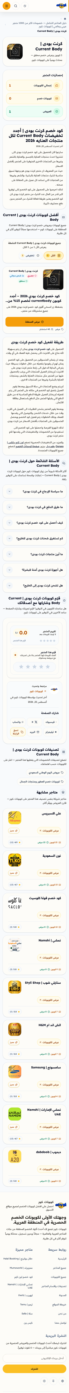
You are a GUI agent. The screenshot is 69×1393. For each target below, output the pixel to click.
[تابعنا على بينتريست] (53, 1381)
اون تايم (20, 442)
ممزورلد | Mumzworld (21, 1267)
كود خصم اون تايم (24, 1276)
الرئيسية (62, 1258)
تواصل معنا (60, 1322)
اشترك (34, 1368)
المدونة (62, 1295)
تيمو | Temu (26, 1304)
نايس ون (28, 1322)
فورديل (50, 446)
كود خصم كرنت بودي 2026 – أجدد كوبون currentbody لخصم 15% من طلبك (34, 301)
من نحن (62, 1313)
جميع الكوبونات (58, 1276)
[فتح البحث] (16, 6)
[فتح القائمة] (6, 6)
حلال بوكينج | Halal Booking (18, 1258)
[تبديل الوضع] (25, 6)
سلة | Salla (27, 1313)
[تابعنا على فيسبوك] (62, 1381)
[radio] (47, 666)
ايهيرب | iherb (25, 1295)
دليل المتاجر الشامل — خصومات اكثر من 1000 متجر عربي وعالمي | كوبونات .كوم (39, 25)
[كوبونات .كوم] (48, 6)
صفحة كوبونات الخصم (27, 446)
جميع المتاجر (59, 1267)
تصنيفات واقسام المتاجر (54, 1286)
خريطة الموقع (59, 1304)
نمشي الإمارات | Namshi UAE (20, 1286)
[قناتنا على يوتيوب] (44, 1381)
